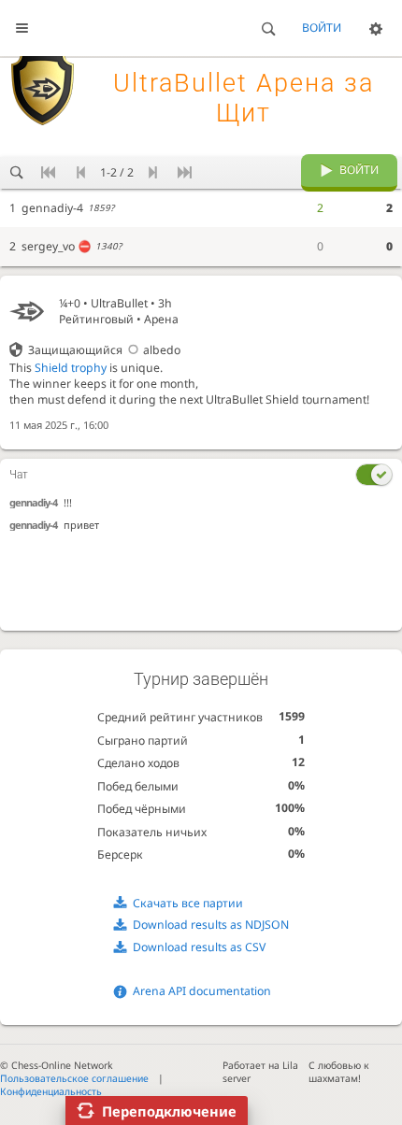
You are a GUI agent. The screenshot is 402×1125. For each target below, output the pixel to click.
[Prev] (81, 173)
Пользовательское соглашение (74, 1078)
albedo (161, 350)
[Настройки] (376, 28)
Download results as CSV (199, 947)
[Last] (184, 173)
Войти (321, 28)
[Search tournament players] (16, 173)
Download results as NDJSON (211, 925)
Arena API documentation (202, 991)
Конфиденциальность (51, 1091)
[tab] (201, 475)
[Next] (152, 173)
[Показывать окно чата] (374, 474)
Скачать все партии (188, 903)
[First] (49, 173)
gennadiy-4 (33, 502)
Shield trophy (71, 368)
